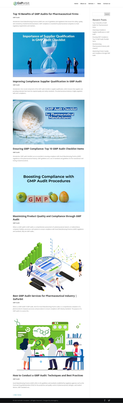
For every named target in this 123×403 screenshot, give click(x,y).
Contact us (106, 3)
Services (90, 3)
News (99, 3)
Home (76, 3)
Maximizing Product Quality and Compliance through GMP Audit (101, 53)
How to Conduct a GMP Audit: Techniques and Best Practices (48, 375)
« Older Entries (17, 395)
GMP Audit (16, 17)
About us (83, 3)
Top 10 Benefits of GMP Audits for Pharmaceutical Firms (45, 14)
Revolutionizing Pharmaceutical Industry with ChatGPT (101, 46)
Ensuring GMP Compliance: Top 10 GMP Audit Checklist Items (48, 148)
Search (107, 14)
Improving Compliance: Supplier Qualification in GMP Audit (47, 81)
